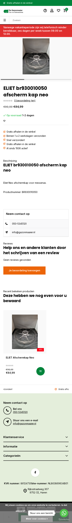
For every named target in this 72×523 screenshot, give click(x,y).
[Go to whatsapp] (64, 513)
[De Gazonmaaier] (13, 11)
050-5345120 (19, 223)
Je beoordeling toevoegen (24, 270)
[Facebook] (35, 472)
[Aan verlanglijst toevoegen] (4, 121)
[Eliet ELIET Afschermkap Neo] (24, 331)
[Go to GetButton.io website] (64, 519)
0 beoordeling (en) (24, 100)
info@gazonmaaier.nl (23, 232)
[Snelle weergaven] (40, 371)
